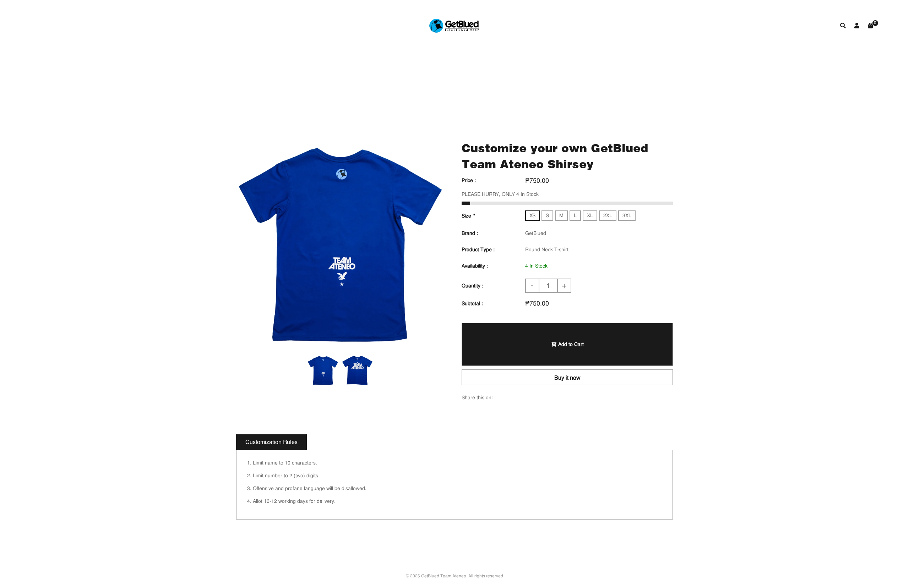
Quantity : (472, 285)
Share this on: (477, 397)
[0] (870, 25)
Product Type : (478, 249)
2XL (607, 215)
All (391, 90)
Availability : (475, 266)
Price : (469, 180)
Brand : (470, 233)
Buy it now (567, 377)
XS (532, 215)
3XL (626, 215)
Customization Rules (271, 442)
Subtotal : (472, 303)
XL (590, 215)
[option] (340, 244)
